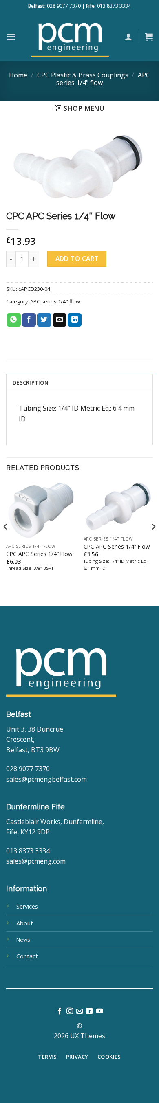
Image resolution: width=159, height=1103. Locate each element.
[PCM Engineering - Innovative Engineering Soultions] (70, 36)
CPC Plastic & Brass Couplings (82, 74)
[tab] (79, 382)
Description (31, 382)
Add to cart (77, 258)
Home (18, 74)
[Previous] (6, 542)
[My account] (128, 37)
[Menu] (11, 36)
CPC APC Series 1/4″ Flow (39, 554)
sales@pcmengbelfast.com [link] (46, 779)
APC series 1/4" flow (55, 301)
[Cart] (149, 37)
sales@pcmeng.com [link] (36, 861)
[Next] (153, 542)
